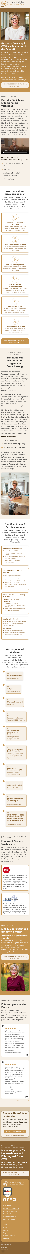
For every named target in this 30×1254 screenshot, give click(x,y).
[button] (3, 1251)
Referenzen (6, 1238)
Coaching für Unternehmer (10, 1211)
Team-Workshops (8, 1214)
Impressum (4, 1247)
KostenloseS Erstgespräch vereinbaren (13, 1174)
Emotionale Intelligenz (9, 1219)
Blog (4, 1233)
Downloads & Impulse (9, 1235)
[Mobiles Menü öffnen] (2, 6)
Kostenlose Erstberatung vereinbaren (14, 85)
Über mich (6, 1230)
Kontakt (5, 1227)
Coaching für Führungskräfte (11, 1208)
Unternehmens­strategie (9, 1216)
